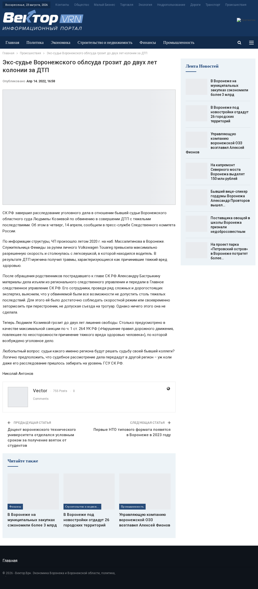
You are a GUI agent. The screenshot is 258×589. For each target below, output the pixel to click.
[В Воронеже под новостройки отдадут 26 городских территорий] (89, 491)
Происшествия (235, 5)
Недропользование (171, 5)
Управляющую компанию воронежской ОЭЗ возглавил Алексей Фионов (215, 143)
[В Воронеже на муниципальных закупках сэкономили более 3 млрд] (33, 491)
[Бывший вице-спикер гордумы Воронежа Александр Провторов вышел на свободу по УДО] (196, 197)
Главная (12, 42)
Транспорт (213, 5)
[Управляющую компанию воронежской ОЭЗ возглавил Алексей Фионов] (145, 491)
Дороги (195, 5)
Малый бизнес (104, 5)
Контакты (62, 5)
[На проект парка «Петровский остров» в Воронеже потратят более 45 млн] (196, 250)
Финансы (148, 42)
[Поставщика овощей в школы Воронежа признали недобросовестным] (196, 224)
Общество (81, 5)
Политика (35, 42)
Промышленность (178, 42)
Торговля (126, 5)
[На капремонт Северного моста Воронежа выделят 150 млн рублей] (196, 171)
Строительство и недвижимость (105, 42)
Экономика (60, 42)
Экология (145, 5)
